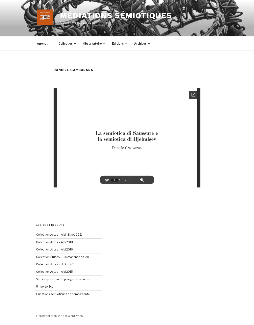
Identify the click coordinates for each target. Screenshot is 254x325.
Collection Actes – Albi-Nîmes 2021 (59, 234)
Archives (140, 43)
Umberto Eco (45, 286)
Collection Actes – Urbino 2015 (56, 264)
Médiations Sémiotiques (116, 15)
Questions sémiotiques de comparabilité (63, 294)
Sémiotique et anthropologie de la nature (63, 279)
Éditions (118, 43)
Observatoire (92, 43)
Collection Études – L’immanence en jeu (62, 257)
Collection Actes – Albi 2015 (54, 271)
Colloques (66, 43)
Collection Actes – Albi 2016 (54, 249)
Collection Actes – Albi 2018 (54, 242)
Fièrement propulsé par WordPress (59, 315)
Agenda (42, 43)
